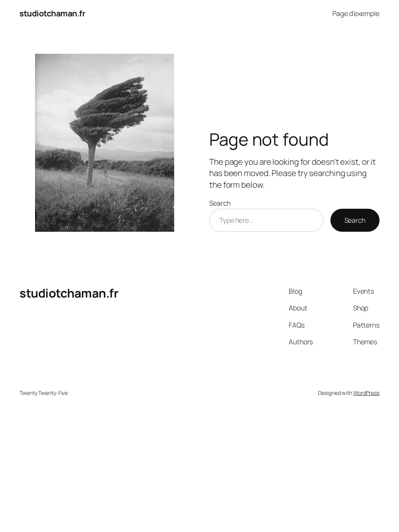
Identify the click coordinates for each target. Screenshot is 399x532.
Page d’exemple (356, 13)
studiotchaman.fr (52, 13)
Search (219, 203)
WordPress (366, 392)
